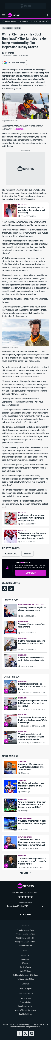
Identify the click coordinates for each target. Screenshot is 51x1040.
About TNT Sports (25, 988)
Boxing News (25, 967)
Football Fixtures (25, 946)
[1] (19, 896)
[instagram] (31, 1033)
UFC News (25, 963)
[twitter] (25, 1033)
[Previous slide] (3, 21)
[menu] (47, 15)
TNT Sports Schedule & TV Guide (25, 975)
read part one (19, 129)
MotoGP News (25, 971)
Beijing (17, 28)
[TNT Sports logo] (14, 15)
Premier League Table (25, 930)
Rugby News (25, 959)
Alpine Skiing (8, 28)
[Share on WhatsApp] (11, 588)
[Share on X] (4, 588)
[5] (31, 896)
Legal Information (25, 1006)
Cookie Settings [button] (25, 1014)
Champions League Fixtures (25, 942)
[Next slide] (48, 21)
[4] (28, 896)
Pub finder (25, 955)
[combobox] (25, 906)
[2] (22, 896)
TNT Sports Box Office (25, 979)
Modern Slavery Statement (25, 1010)
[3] (25, 896)
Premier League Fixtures (25, 934)
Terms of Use (25, 998)
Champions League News (25, 938)
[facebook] (19, 1033)
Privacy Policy (25, 1002)
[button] (3, 15)
